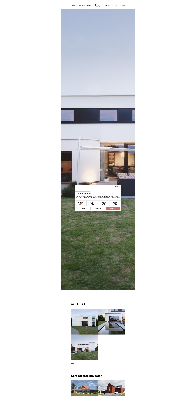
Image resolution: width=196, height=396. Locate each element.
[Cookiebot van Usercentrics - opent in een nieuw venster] (115, 187)
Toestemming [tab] (82, 190)
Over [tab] (113, 190)
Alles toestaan (112, 208)
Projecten (89, 5)
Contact (123, 5)
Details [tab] (98, 190)
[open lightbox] (84, 322)
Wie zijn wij (73, 5)
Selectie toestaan (98, 208)
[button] (82, 5)
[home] (98, 5)
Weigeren (83, 208)
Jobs (116, 5)
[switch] (92, 204)
